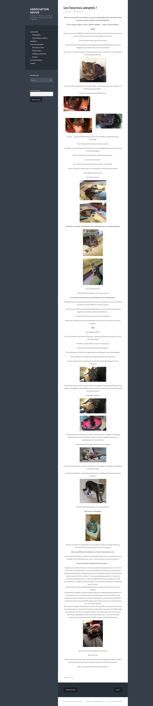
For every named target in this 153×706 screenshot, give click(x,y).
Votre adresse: (35, 90)
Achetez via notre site (39, 54)
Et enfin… (35, 57)
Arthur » (118, 690)
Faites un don (36, 51)
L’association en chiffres (39, 38)
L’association (34, 32)
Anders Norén (98, 701)
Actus (72, 677)
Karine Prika (78, 12)
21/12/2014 (67, 12)
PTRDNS (119, 701)
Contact (32, 63)
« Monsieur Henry (70, 690)
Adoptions (33, 41)
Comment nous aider (37, 44)
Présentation (36, 35)
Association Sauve (75, 701)
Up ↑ (106, 701)
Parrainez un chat (38, 47)
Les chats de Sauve (36, 60)
